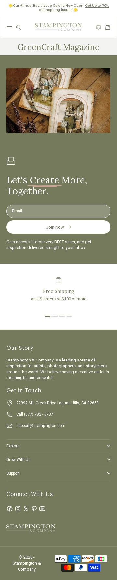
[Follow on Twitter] (26, 508)
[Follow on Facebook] (9, 508)
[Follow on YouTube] (42, 508)
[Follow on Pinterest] (34, 508)
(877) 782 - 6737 (38, 414)
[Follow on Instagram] (18, 508)
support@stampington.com (40, 425)
